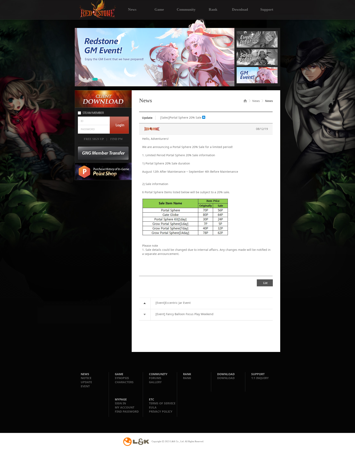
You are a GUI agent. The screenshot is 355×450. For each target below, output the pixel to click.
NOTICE (86, 378)
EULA (153, 407)
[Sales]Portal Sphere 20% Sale (180, 117)
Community (186, 9)
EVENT (85, 386)
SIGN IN (120, 403)
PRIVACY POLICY (160, 411)
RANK (187, 378)
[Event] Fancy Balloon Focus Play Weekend (184, 314)
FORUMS (155, 378)
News (132, 9)
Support (266, 9)
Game (159, 9)
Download (240, 9)
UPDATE (86, 382)
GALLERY (155, 382)
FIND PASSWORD (127, 411)
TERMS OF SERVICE (162, 403)
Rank (213, 9)
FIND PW (116, 139)
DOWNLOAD (226, 378)
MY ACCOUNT (124, 407)
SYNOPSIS (122, 378)
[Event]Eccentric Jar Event (173, 303)
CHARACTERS (124, 382)
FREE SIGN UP (94, 139)
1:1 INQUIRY (260, 378)
